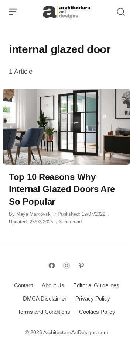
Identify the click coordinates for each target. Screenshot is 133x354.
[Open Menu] (13, 11)
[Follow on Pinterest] (81, 265)
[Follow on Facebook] (51, 265)
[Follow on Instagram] (66, 265)
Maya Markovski (34, 214)
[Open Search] (120, 11)
